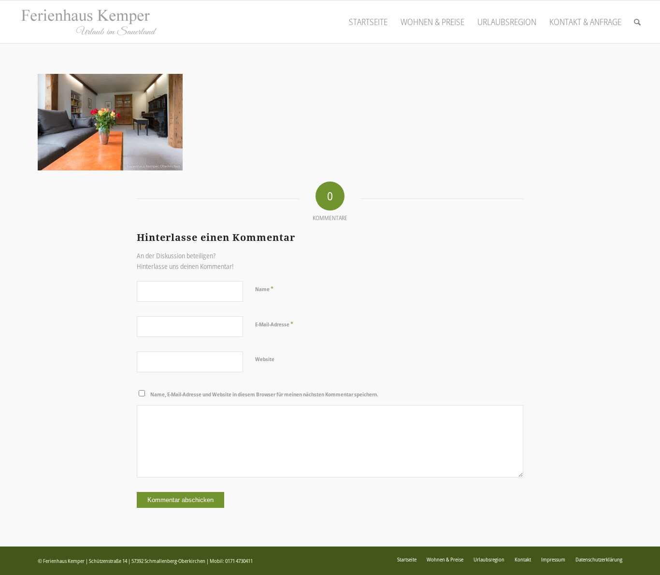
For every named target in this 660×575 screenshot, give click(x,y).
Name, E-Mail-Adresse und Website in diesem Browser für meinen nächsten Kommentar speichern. (264, 394)
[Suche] (637, 21)
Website (264, 359)
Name (264, 288)
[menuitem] (368, 21)
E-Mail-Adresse (274, 324)
